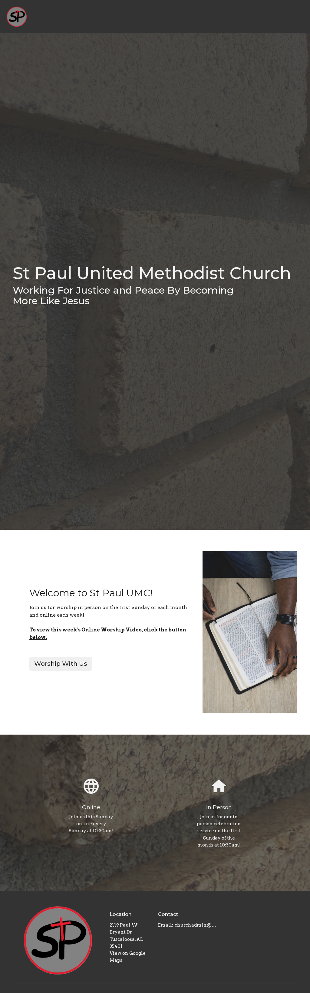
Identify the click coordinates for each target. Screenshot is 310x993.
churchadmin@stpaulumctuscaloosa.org (195, 925)
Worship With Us (60, 663)
